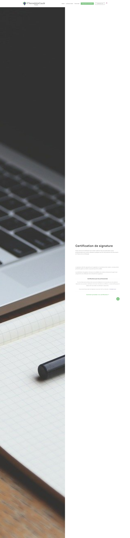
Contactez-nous (112, 289)
